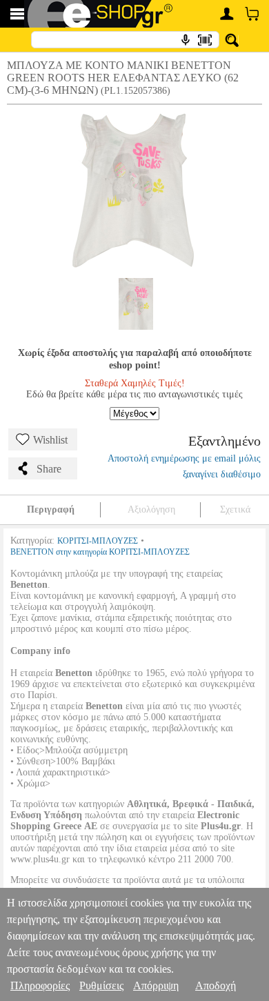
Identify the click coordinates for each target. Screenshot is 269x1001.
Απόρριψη (156, 985)
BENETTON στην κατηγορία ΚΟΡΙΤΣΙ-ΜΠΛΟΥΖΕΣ (100, 552)
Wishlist (50, 440)
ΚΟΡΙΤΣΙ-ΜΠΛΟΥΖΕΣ (97, 541)
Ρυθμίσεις (101, 985)
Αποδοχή (215, 985)
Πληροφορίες (40, 985)
